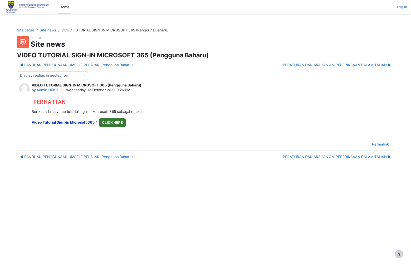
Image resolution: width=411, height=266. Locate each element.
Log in (402, 7)
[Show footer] (399, 254)
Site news (48, 30)
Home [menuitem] (64, 7)
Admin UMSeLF (50, 90)
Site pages (26, 30)
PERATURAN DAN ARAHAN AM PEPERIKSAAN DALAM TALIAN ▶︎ (337, 65)
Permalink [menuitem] (380, 144)
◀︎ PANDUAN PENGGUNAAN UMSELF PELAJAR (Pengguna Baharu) (76, 65)
